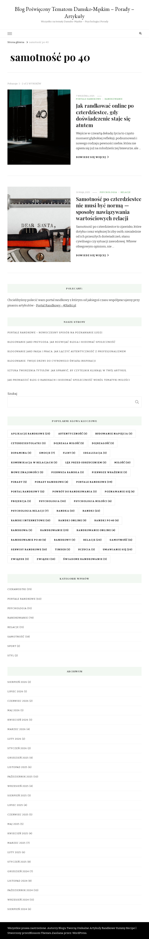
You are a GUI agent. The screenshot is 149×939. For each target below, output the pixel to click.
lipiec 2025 (15, 805)
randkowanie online (95, 530)
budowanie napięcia (113, 433)
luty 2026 (14, 738)
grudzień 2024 (18, 871)
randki (91, 510)
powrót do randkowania (74, 491)
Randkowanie (114, 99)
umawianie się (117, 549)
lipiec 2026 (15, 691)
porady (19, 482)
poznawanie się (119, 491)
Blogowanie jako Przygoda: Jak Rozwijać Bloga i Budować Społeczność (61, 342)
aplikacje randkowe (30, 433)
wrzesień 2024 (18, 899)
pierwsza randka (67, 472)
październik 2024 (20, 890)
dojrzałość (103, 443)
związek (20, 559)
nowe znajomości (27, 472)
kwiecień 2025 (17, 833)
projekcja (21, 501)
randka (65, 510)
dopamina (21, 453)
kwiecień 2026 (17, 719)
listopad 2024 (17, 880)
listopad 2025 (17, 767)
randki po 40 (106, 520)
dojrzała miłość (69, 443)
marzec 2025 (16, 843)
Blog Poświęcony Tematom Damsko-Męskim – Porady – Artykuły (74, 12)
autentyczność (72, 433)
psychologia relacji (30, 510)
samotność (121, 539)
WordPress (79, 933)
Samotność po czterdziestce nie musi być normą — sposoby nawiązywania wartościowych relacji (108, 208)
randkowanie (54, 530)
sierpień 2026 (17, 682)
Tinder (62, 549)
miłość (122, 462)
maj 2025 (13, 824)
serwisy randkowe (29, 549)
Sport (11, 646)
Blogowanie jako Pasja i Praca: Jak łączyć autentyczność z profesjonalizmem (66, 351)
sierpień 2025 (17, 795)
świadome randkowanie (85, 559)
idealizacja (95, 453)
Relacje (126, 192)
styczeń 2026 (17, 748)
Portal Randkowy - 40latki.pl (56, 305)
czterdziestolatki (28, 443)
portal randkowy (27, 491)
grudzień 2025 (18, 757)
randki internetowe (30, 520)
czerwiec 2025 (18, 814)
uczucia (86, 549)
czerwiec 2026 (18, 701)
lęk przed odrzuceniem (85, 462)
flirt (69, 453)
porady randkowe (51, 482)
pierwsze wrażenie (109, 472)
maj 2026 (13, 710)
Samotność (16, 636)
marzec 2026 (16, 729)
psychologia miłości (93, 501)
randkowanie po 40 (28, 539)
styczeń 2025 (17, 861)
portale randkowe (94, 482)
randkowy (64, 539)
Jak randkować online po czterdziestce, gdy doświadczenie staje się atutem (105, 115)
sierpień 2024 (17, 909)
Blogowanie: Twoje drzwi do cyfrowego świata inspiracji (51, 360)
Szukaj (12, 394)
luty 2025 (14, 852)
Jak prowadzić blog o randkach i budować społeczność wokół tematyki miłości (68, 380)
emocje (47, 453)
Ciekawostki (16, 589)
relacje (92, 539)
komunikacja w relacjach (34, 462)
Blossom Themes (40, 933)
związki (46, 559)
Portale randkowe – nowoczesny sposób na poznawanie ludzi (54, 332)
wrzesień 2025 (18, 786)
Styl (10, 655)
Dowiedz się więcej (91, 157)
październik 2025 (20, 776)
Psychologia (108, 192)
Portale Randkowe (88, 99)
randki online (72, 520)
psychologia (52, 501)
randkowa (21, 530)
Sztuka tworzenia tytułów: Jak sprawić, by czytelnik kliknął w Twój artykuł (66, 370)
